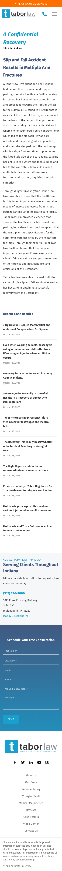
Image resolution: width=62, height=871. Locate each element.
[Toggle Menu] (54, 13)
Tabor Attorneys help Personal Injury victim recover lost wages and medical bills (26, 422)
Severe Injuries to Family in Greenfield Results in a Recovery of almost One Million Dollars (26, 398)
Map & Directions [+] (15, 616)
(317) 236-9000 (14, 593)
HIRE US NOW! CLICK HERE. (31, 3)
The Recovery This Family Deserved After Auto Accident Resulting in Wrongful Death (27, 446)
